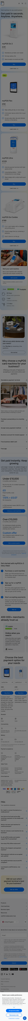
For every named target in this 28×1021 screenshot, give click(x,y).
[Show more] (14, 1007)
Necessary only (14, 1015)
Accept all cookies (14, 1010)
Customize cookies (14, 1018)
